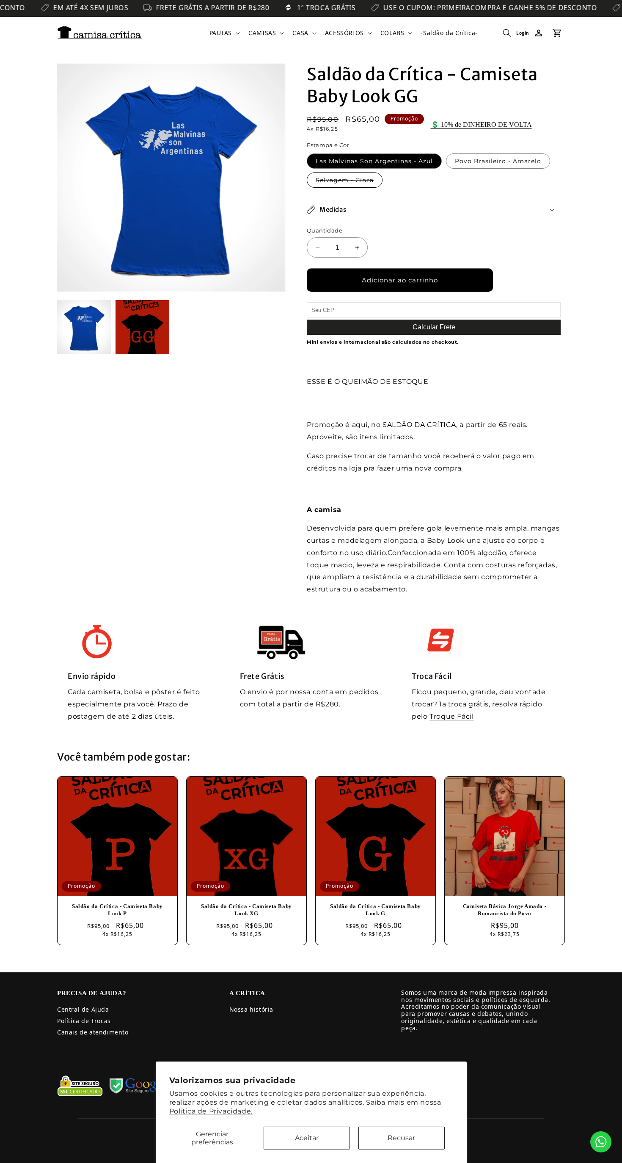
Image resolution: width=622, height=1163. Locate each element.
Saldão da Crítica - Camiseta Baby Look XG (246, 910)
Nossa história (251, 1009)
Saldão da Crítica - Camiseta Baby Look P (117, 910)
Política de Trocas (84, 1021)
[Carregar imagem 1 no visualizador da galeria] (84, 327)
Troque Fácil (451, 716)
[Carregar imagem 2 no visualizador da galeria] (143, 327)
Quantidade (324, 230)
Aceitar (307, 1138)
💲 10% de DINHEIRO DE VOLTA (481, 124)
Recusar (401, 1138)
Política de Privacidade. (211, 1111)
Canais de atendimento (93, 1032)
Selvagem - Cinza (349, 182)
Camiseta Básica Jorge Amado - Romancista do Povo (504, 910)
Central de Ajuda (83, 1009)
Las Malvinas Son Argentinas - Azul (374, 161)
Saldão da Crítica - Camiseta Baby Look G (375, 910)
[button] (224, 33)
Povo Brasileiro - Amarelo (498, 161)
